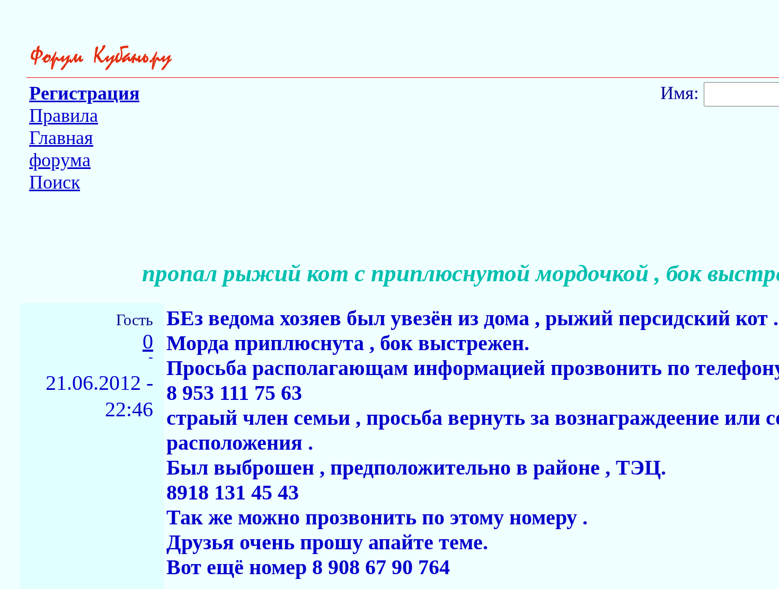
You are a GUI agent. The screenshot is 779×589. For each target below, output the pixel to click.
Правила (63, 115)
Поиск (54, 182)
